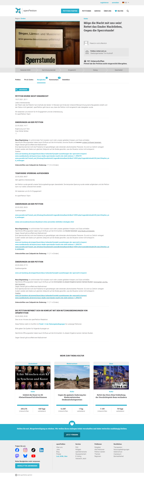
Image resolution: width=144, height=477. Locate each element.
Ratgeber (98, 447)
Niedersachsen (72, 364)
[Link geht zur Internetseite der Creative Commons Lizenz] (16, 475)
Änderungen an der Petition (29, 122)
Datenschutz (118, 452)
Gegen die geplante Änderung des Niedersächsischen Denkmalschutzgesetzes (72, 397)
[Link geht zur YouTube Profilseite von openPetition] (33, 456)
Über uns (59, 447)
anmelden (115, 3)
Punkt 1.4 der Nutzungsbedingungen (52, 324)
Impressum (117, 454)
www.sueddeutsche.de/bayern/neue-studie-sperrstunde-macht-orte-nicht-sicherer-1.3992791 (48, 156)
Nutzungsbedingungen (121, 449)
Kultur (86, 19)
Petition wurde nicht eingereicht (31, 96)
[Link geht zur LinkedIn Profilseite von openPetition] (41, 450)
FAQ (76, 447)
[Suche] (127, 11)
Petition (18, 80)
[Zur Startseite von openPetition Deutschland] (26, 10)
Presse (58, 454)
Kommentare (53, 79)
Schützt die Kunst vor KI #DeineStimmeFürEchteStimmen (33, 396)
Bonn (111, 364)
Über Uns (107, 11)
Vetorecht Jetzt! (80, 458)
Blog (57, 452)
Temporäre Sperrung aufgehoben (32, 173)
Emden (23, 18)
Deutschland (33, 364)
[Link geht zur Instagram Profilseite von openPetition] (25, 450)
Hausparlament (80, 454)
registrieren (104, 3)
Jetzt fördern (72, 435)
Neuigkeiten (41, 79)
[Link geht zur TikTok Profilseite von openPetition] (33, 450)
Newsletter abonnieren (27, 466)
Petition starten (70, 11)
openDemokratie (81, 452)
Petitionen (86, 11)
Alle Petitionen (99, 449)
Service (97, 11)
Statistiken (66, 80)
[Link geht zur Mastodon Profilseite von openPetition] (17, 456)
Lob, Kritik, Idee (61, 456)
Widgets (78, 449)
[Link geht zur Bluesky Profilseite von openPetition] (25, 456)
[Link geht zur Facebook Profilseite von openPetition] (17, 450)
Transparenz (118, 447)
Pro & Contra (28, 80)
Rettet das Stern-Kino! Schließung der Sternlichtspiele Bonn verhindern (111, 396)
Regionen (98, 456)
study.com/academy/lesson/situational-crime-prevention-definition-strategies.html (44, 222)
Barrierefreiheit (119, 456)
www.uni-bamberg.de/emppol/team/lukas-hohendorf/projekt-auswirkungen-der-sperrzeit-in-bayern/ (51, 154)
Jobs (58, 449)
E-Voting (78, 456)
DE (125, 3)
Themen (97, 454)
